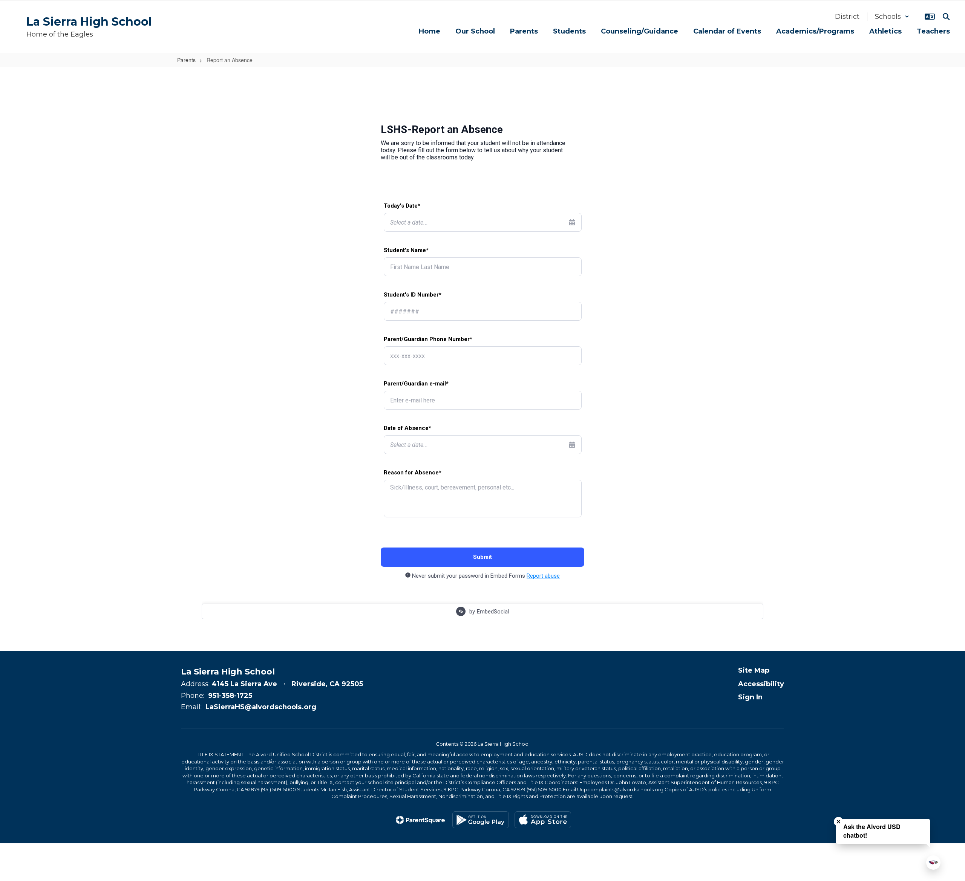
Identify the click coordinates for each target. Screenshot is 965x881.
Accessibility (761, 684)
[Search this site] (946, 16)
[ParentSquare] (420, 820)
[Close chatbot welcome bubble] (838, 821)
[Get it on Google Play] (480, 819)
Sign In (750, 697)
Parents (186, 60)
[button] (892, 16)
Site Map (753, 670)
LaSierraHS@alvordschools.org (260, 707)
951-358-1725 (230, 695)
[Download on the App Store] (543, 819)
